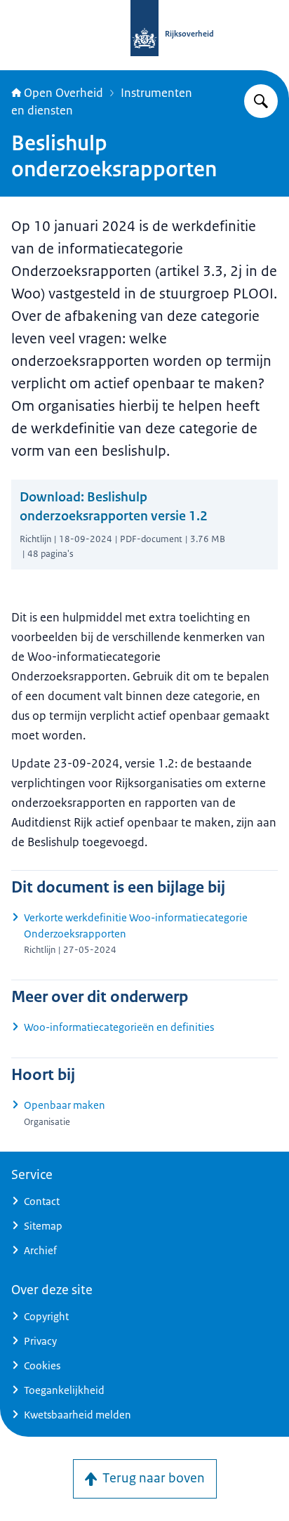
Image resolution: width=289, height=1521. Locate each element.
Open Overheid (63, 92)
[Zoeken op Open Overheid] (261, 101)
